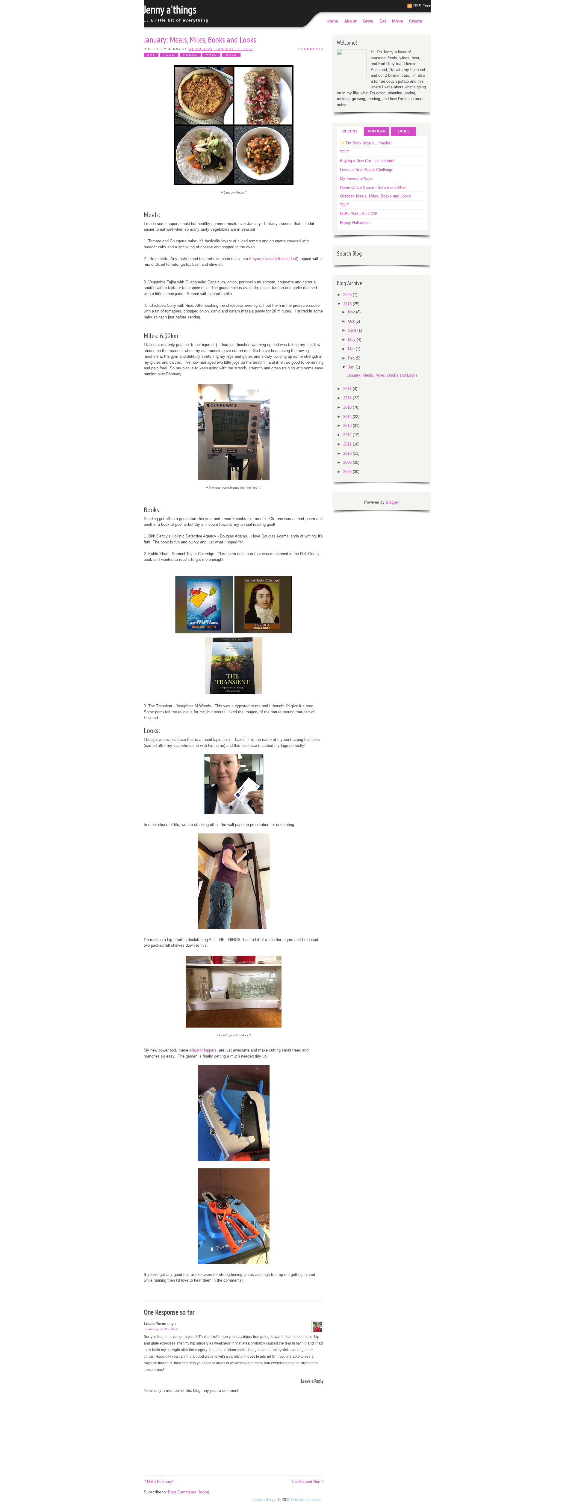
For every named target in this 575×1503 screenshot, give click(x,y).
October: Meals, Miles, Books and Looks (375, 196)
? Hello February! (158, 1481)
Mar (352, 349)
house (190, 54)
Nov (352, 312)
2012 (348, 435)
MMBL (211, 54)
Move (397, 21)
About (350, 21)
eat (151, 54)
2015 (348, 407)
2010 (348, 453)
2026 (348, 294)
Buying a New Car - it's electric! (367, 160)
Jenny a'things (170, 9)
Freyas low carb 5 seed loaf (273, 258)
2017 (348, 388)
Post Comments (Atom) (188, 1492)
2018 (348, 304)
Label (404, 131)
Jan (351, 367)
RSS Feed (422, 6)
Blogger (392, 502)
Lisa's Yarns (155, 1323)
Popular (376, 131)
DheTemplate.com (307, 1499)
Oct (351, 321)
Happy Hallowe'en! (356, 222)
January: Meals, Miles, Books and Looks (200, 39)
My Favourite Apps (356, 178)
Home (332, 21)
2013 (348, 425)
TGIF (344, 152)
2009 (348, 462)
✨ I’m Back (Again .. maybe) (365, 143)
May (352, 339)
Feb (352, 358)
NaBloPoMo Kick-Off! (358, 214)
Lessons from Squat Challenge (366, 169)
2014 (348, 416)
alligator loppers (203, 1050)
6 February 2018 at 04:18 (161, 1329)
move (231, 54)
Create (415, 21)
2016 (348, 398)
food (169, 54)
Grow (368, 21)
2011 (348, 444)
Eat (382, 21)
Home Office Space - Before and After (373, 187)
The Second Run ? (307, 1481)
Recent (349, 131)
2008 (348, 471)
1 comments (310, 49)
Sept (352, 330)
